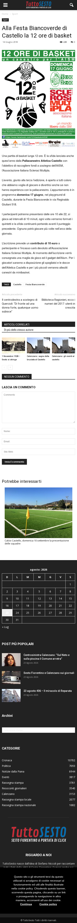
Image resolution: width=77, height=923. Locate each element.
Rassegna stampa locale (16, 799)
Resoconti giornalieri (14, 788)
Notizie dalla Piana (13, 771)
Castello (17, 284)
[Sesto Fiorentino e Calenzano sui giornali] (11, 677)
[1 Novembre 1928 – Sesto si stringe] (13, 345)
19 (39, 605)
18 (27, 605)
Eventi (5, 777)
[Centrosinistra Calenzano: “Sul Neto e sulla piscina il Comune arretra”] (11, 659)
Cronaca (7, 760)
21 (60, 605)
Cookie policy (48, 904)
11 (27, 598)
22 (70, 605)
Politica (6, 766)
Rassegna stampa (13, 782)
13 (50, 598)
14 (60, 598)
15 (70, 598)
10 (17, 598)
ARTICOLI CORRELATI (16, 324)
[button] (72, 5)
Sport (5, 19)
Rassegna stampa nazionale (19, 805)
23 (7, 612)
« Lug (5, 627)
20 (50, 605)
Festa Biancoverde (35, 284)
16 (7, 605)
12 (39, 598)
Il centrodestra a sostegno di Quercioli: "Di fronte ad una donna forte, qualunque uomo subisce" (20, 305)
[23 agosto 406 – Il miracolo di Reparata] (11, 695)
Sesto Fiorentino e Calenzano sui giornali (49, 672)
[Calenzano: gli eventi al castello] (63, 345)
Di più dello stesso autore (18, 329)
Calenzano (8, 794)
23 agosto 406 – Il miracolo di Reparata (48, 690)
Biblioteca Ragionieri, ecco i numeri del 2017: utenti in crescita (58, 303)
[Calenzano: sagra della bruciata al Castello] (38, 345)
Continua (26, 904)
